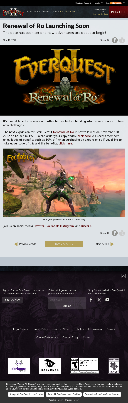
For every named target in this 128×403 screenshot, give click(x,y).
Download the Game (100, 14)
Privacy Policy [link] (72, 400)
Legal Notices (20, 329)
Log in (97, 3)
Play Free (118, 12)
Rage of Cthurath (68, 12)
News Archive (64, 243)
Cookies (110, 329)
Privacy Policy (40, 329)
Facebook (52, 226)
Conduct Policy (70, 337)
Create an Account (83, 3)
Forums (37, 12)
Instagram (67, 226)
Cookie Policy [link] (56, 400)
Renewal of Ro (63, 132)
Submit (67, 305)
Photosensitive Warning (89, 329)
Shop (55, 12)
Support (45, 12)
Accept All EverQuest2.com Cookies (26, 394)
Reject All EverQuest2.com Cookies (64, 394)
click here (84, 136)
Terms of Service (61, 329)
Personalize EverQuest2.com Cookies (102, 394)
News (29, 12)
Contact (87, 337)
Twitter (39, 226)
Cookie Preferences (47, 337)
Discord (86, 226)
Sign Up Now (12, 299)
